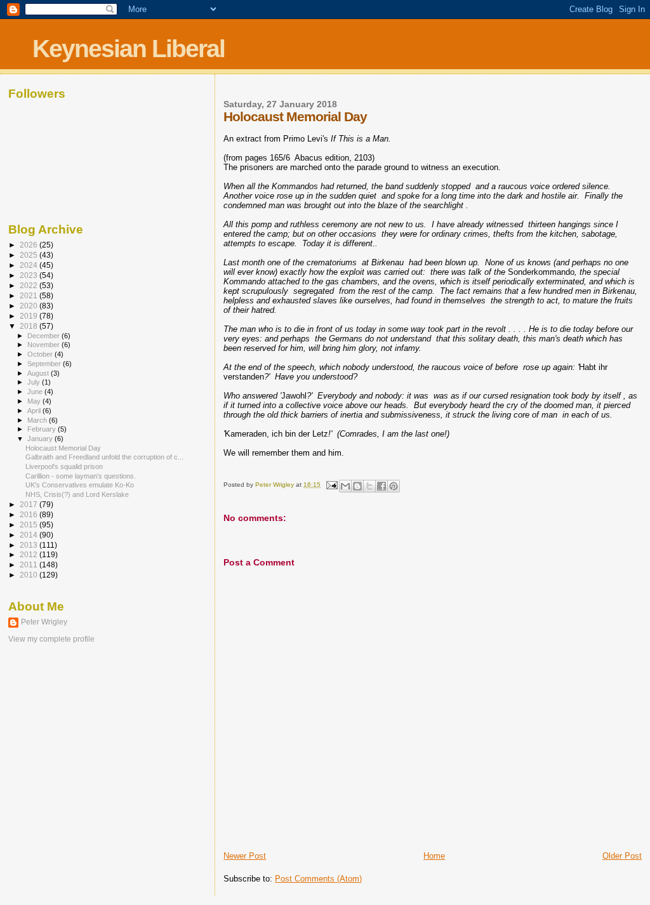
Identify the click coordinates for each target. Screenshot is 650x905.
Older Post (622, 856)
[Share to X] (369, 486)
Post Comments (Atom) (318, 878)
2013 (29, 545)
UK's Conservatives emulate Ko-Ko (79, 485)
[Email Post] (330, 484)
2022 (29, 285)
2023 (29, 275)
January (41, 438)
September (45, 363)
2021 (29, 295)
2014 (29, 535)
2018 (29, 326)
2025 (29, 255)
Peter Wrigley (44, 622)
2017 (29, 504)
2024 (29, 265)
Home (434, 856)
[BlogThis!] (357, 486)
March (38, 420)
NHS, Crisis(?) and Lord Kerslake (77, 494)
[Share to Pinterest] (393, 486)
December (44, 336)
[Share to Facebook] (381, 486)
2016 (29, 514)
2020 (29, 305)
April (35, 410)
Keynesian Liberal (128, 48)
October (41, 354)
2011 (29, 564)
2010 (29, 575)
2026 (29, 245)
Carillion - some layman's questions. (80, 476)
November (44, 344)
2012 (29, 554)
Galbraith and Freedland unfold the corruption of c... (104, 457)
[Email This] (345, 486)
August (39, 373)
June (35, 391)
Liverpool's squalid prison (64, 466)
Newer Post (244, 856)
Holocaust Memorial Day (63, 448)
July (34, 382)
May (35, 401)
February (42, 429)
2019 (29, 316)
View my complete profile (51, 639)
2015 (29, 524)
